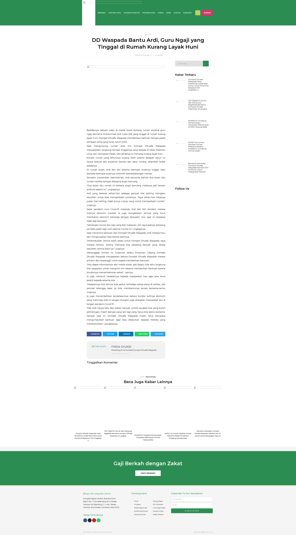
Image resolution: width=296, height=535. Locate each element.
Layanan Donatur (132, 13)
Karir (168, 13)
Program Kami (148, 13)
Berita (148, 34)
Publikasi (187, 13)
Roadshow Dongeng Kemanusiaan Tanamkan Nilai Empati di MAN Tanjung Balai (198, 124)
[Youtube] (94, 520)
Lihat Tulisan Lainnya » (120, 353)
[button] (207, 13)
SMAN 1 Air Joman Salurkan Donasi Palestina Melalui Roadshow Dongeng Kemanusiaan (197, 146)
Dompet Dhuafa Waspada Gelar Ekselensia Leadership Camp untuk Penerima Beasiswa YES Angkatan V (198, 84)
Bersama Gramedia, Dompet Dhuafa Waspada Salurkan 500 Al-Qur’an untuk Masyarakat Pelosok (198, 167)
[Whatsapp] (99, 520)
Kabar (160, 13)
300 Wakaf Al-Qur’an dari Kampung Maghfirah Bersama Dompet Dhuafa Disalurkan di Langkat (197, 104)
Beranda (102, 13)
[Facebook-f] (85, 520)
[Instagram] (90, 520)
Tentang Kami (114, 13)
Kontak (177, 13)
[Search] (206, 63)
